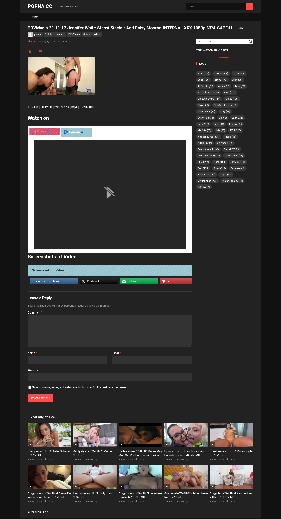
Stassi (86, 34)
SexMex (238, 162)
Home (35, 17)
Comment (35, 312)
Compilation (206, 111)
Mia (220, 130)
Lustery (235, 124)
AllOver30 (205, 86)
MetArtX (204, 130)
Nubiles (205, 143)
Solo (203, 168)
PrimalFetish (234, 155)
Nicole (230, 136)
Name (32, 352)
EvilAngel (206, 117)
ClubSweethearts (225, 105)
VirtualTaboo (207, 181)
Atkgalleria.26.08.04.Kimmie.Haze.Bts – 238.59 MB (231, 495)
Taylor (225, 174)
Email (116, 352)
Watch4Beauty (232, 181)
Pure (203, 162)
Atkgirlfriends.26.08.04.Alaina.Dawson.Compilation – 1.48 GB (49, 495)
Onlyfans (225, 143)
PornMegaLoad (209, 155)
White (97, 34)
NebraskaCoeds (208, 136)
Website (33, 370)
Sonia (220, 168)
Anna (240, 86)
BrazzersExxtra (209, 98)
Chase (231, 98)
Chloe (203, 105)
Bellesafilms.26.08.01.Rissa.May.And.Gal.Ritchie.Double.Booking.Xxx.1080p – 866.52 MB (140, 455)
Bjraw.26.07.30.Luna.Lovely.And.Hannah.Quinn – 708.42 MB (185, 453)
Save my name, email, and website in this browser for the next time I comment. (79, 387)
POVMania (74, 34)
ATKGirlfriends (208, 92)
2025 (203, 80)
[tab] (44, 131)
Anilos (224, 86)
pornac (37, 34)
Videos (32, 41)
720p (203, 73)
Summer (238, 168)
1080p (48, 34)
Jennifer (60, 34)
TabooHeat (206, 174)
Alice (237, 80)
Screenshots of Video (48, 270)
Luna (219, 124)
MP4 (235, 130)
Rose (220, 162)
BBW (229, 92)
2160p (220, 80)
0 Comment (64, 41)
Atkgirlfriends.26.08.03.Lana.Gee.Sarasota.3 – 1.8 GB (140, 495)
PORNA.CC (40, 6)
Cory (225, 111)
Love (203, 124)
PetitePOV (232, 149)
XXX (204, 187)
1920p (239, 73)
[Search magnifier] (250, 41)
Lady (237, 117)
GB (223, 117)
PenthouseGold (208, 149)
